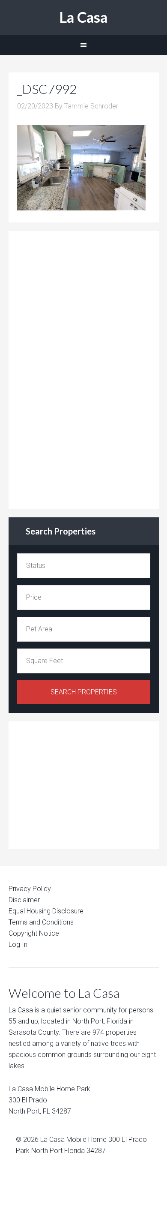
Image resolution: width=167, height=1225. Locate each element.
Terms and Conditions (41, 922)
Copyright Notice (34, 933)
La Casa (83, 17)
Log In (18, 944)
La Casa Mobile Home (73, 1139)
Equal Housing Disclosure (46, 911)
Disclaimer (24, 900)
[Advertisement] (81, 368)
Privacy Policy (30, 889)
